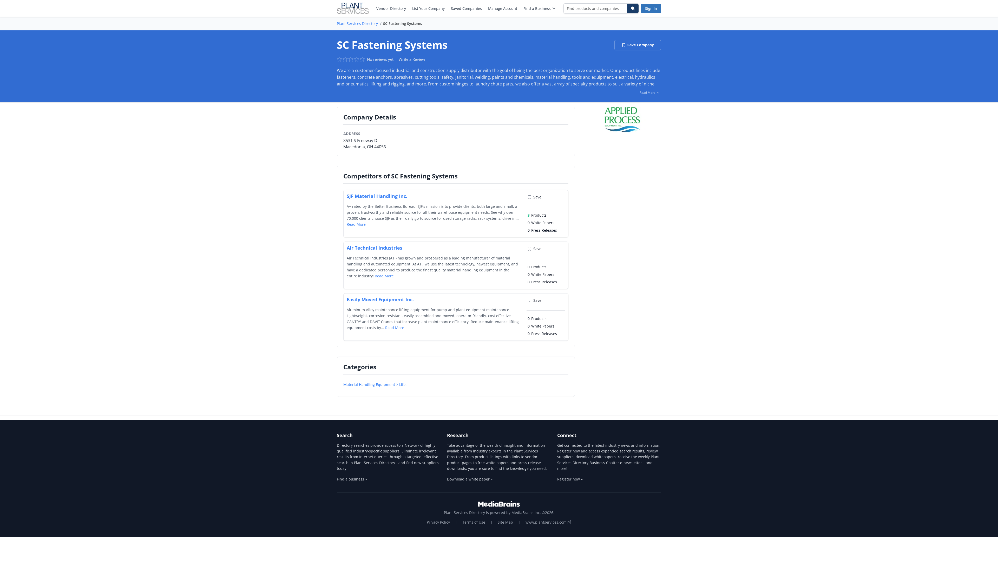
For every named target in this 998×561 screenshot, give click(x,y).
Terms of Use (473, 522)
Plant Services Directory (357, 23)
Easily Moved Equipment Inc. (380, 299)
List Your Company (428, 8)
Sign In (651, 8)
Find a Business (537, 8)
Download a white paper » (470, 479)
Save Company (640, 44)
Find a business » (352, 479)
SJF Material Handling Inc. (377, 196)
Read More (356, 224)
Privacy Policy (438, 522)
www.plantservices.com (547, 522)
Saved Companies (466, 8)
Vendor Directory (391, 8)
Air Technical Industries (374, 248)
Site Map (505, 522)
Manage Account (502, 8)
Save (537, 197)
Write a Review (412, 59)
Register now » (570, 479)
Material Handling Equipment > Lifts (374, 384)
